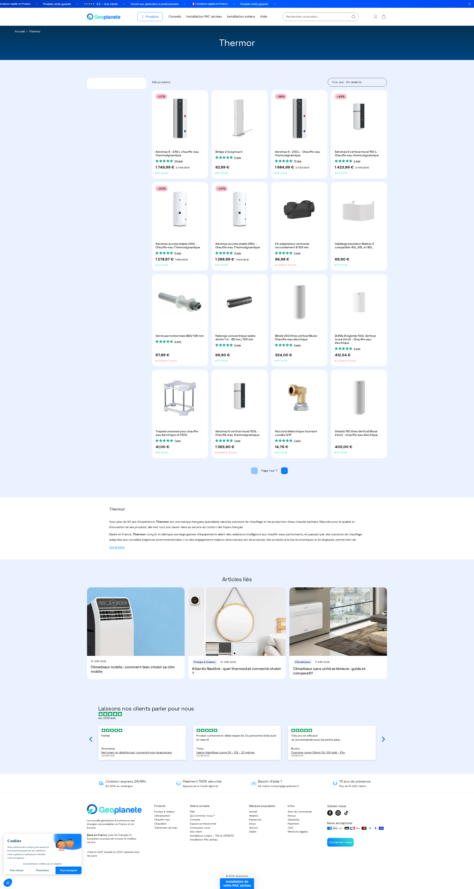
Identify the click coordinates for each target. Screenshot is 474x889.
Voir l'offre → (218, 466)
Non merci (237, 480)
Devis (256, 466)
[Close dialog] (274, 417)
